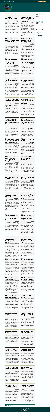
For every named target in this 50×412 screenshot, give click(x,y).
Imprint (19, 408)
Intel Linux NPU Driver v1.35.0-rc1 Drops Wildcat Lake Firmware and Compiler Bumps (27, 121)
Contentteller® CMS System (26, 410)
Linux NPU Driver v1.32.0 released (11, 331)
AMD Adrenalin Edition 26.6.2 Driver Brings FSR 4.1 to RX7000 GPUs (12, 195)
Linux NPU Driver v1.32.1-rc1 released (11, 313)
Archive (10, 1)
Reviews (7, 1)
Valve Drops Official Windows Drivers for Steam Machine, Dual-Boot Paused (27, 158)
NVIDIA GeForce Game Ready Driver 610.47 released (11, 260)
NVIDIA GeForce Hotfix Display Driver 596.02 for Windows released (11, 350)
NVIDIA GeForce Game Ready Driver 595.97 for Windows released (11, 368)
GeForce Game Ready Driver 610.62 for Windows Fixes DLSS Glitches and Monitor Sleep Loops (11, 218)
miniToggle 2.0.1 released (39, 21)
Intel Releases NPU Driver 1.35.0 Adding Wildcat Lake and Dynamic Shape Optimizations (27, 101)
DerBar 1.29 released (39, 32)
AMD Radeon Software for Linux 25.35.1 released (27, 331)
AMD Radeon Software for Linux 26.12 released (27, 260)
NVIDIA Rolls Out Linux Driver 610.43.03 (27, 140)
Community (13, 1)
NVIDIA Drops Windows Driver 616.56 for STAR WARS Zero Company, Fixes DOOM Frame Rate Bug (27, 19)
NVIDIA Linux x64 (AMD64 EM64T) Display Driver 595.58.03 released (27, 350)
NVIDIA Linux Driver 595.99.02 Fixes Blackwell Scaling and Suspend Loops (11, 18)
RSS (29, 408)
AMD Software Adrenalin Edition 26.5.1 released (11, 296)
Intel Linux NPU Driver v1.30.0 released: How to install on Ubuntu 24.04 (11, 386)
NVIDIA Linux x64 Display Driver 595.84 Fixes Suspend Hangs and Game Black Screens (27, 196)
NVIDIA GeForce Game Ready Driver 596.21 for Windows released (27, 314)
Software (37, 16)
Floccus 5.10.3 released (39, 25)
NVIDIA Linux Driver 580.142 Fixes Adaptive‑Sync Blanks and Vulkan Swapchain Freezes (27, 387)
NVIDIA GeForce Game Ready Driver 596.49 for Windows (27, 278)
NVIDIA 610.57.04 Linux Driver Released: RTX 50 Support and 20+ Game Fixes (27, 61)
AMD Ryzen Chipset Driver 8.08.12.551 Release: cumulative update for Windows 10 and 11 (11, 62)
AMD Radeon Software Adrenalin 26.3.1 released (27, 367)
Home (5, 1)
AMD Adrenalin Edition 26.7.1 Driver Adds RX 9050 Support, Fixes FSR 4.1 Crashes (27, 80)
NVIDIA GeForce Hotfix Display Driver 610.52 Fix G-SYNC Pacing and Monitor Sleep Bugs (27, 218)
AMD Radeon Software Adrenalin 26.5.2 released (11, 278)
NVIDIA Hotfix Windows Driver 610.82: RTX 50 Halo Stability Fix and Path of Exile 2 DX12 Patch (12, 121)
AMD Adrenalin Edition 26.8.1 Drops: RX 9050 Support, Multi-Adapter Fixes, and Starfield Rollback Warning (27, 41)
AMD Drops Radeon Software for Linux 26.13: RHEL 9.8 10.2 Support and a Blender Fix (12, 141)
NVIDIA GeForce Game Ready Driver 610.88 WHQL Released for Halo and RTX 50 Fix (12, 100)
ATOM (31, 408)
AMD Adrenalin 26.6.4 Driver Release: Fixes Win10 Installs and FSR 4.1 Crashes (11, 177)
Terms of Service (22, 408)
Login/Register (40, 1)
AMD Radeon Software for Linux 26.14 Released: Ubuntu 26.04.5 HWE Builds (12, 40)
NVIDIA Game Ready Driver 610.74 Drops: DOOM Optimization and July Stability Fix (11, 159)
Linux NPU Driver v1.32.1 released (26, 296)
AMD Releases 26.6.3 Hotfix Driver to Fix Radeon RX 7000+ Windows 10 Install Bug (27, 177)
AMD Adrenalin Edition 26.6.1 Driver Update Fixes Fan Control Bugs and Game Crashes (12, 240)
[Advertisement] (30, 7)
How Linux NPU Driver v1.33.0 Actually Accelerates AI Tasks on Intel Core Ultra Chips (27, 240)
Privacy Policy (26, 408)
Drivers (6, 37)
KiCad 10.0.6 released (39, 28)
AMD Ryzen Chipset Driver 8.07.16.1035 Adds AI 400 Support (11, 80)
